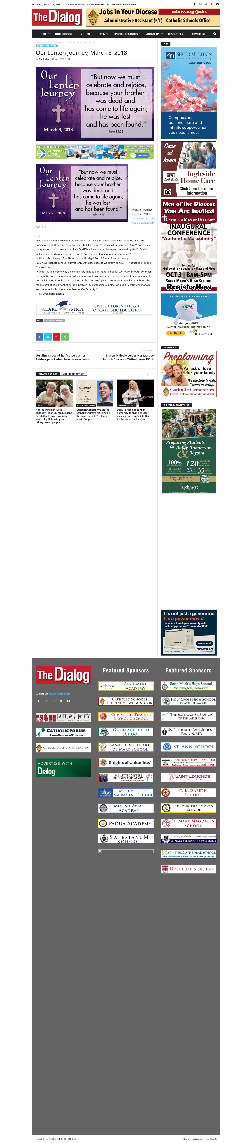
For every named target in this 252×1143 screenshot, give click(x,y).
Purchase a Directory (124, 4)
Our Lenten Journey (54, 320)
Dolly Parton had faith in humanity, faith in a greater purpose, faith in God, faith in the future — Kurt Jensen (133, 414)
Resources (175, 34)
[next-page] (152, 374)
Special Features (126, 34)
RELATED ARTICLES (48, 374)
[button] (215, 34)
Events (103, 34)
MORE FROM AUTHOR (73, 374)
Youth (85, 34)
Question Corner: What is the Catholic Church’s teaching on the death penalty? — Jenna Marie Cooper (93, 414)
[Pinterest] (56, 337)
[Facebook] (194, 4)
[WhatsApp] (65, 337)
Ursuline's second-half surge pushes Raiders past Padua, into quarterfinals (62, 357)
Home (42, 34)
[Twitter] (212, 4)
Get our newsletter (98, 4)
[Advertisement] (189, 551)
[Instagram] (200, 4)
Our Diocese (63, 34)
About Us (153, 34)
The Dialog (44, 59)
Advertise (198, 34)
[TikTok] (206, 4)
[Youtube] (217, 4)
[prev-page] (147, 374)
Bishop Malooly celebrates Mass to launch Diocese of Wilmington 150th (128, 357)
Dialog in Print (75, 4)
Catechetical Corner (53, 42)
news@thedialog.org (59, 693)
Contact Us (211, 1138)
